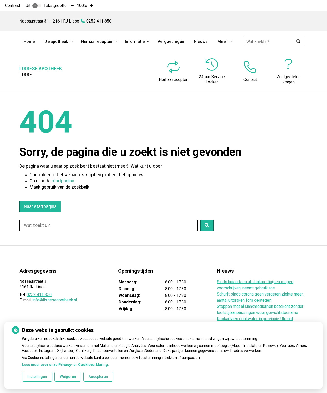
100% (82, 5)
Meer (222, 41)
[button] (298, 42)
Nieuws (201, 41)
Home (29, 41)
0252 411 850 (39, 294)
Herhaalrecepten (96, 41)
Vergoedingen (171, 41)
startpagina (63, 180)
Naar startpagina (40, 206)
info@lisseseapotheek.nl (54, 300)
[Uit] (36, 5)
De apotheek (56, 41)
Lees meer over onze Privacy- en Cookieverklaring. (65, 365)
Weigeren (68, 377)
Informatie (135, 41)
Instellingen (37, 377)
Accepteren (98, 377)
